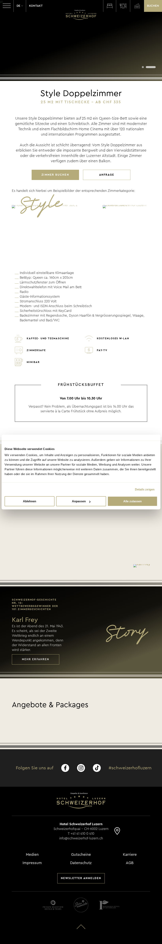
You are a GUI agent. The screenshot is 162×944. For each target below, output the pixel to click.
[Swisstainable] (81, 905)
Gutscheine (81, 855)
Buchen (153, 5)
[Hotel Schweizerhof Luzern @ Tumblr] (97, 768)
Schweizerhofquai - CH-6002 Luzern (81, 829)
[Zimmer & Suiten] (109, 6)
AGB (130, 863)
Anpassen (79, 501)
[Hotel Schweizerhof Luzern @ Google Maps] (117, 832)
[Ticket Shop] (137, 6)
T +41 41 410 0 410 (81, 833)
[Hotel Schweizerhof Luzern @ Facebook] (65, 768)
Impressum (32, 863)
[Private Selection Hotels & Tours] (53, 905)
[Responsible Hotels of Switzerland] (109, 905)
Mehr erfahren (35, 659)
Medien (32, 855)
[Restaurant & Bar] (123, 6)
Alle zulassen (132, 501)
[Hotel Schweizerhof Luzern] (81, 15)
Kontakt (36, 5)
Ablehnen (29, 501)
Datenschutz (81, 863)
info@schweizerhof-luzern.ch (81, 838)
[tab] (143, 67)
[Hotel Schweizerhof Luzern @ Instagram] (81, 768)
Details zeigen (144, 489)
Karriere (130, 855)
